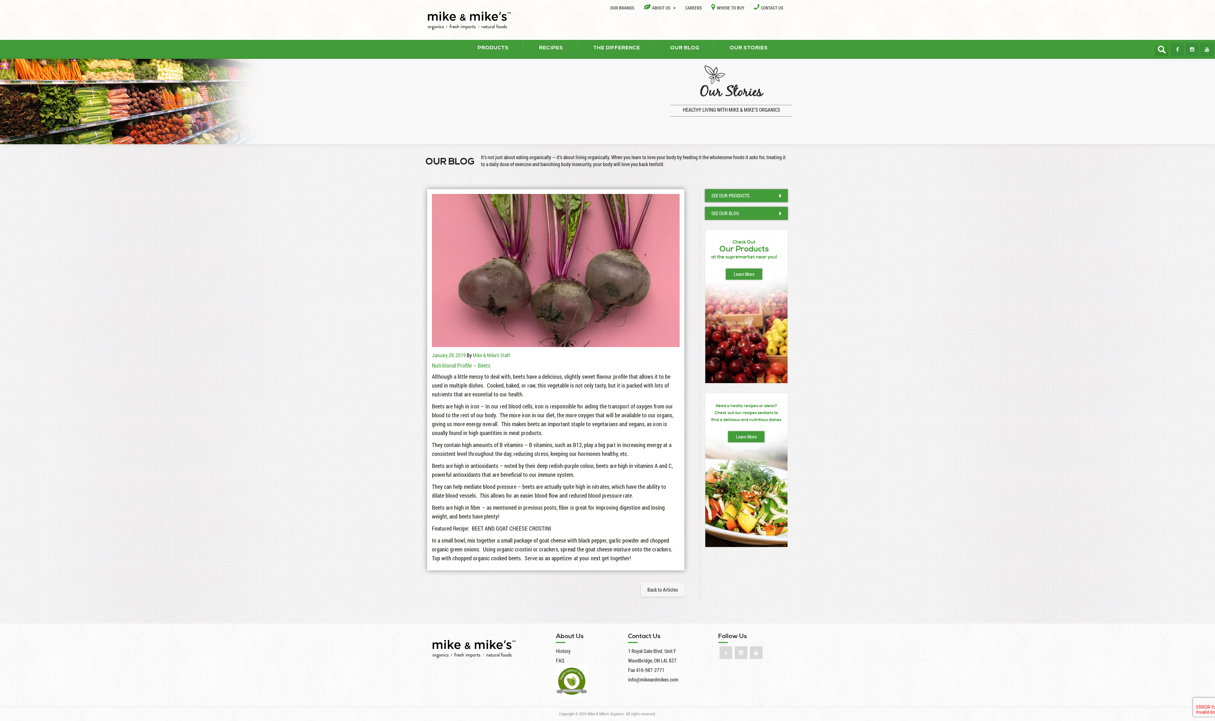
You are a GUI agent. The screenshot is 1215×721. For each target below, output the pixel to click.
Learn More (744, 274)
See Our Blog (725, 213)
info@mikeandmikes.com (653, 679)
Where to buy (731, 8)
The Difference (617, 48)
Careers (693, 8)
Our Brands (622, 8)
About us (661, 8)
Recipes (551, 48)
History (563, 651)
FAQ (560, 660)
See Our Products (730, 195)
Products (493, 48)
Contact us (772, 8)
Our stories (749, 48)
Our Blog (685, 48)
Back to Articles (662, 589)
